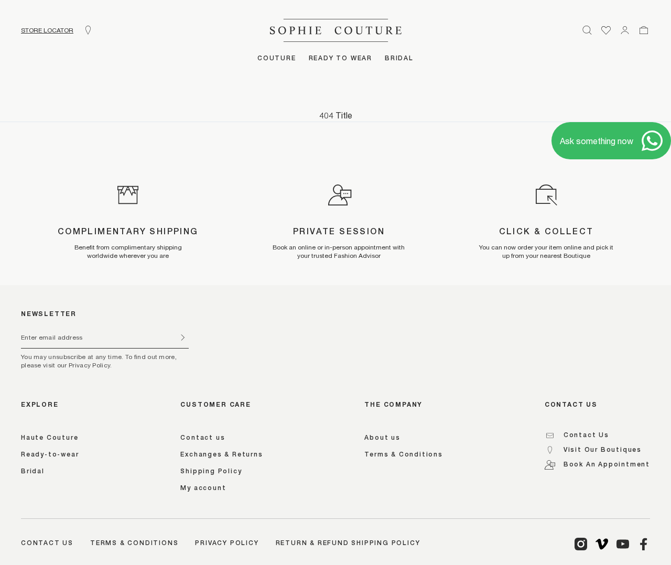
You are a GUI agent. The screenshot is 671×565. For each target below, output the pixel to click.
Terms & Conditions (403, 455)
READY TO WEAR (340, 59)
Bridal (33, 472)
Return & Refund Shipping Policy (348, 543)
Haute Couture (49, 438)
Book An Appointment (607, 465)
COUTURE (276, 59)
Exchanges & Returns (221, 455)
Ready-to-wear (50, 455)
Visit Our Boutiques (603, 450)
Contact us (202, 438)
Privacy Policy (226, 543)
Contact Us (586, 435)
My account (203, 488)
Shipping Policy (211, 472)
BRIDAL (399, 59)
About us (382, 438)
